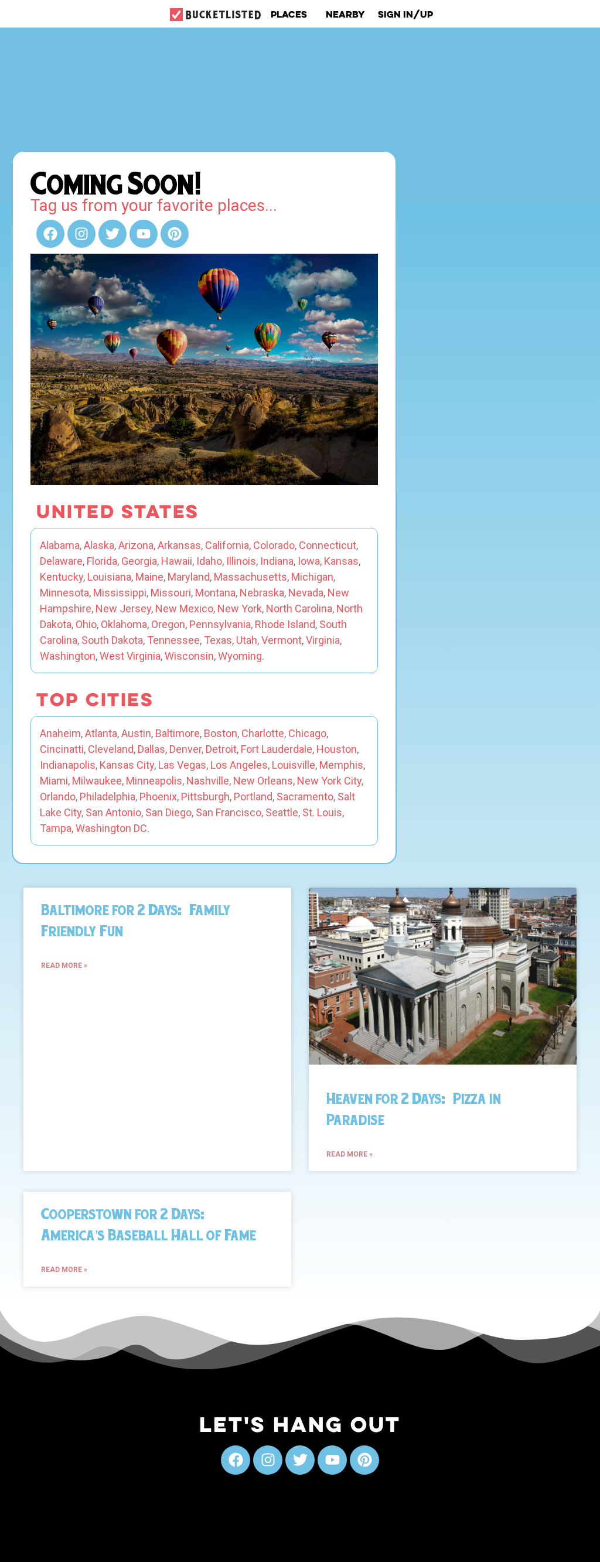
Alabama (60, 545)
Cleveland (111, 749)
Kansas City (127, 765)
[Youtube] (143, 234)
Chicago (307, 733)
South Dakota (112, 640)
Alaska (99, 545)
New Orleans (263, 781)
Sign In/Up (405, 14)
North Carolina (299, 608)
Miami (54, 781)
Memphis (341, 765)
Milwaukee (97, 781)
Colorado (274, 545)
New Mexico (184, 608)
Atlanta (101, 733)
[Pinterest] (175, 234)
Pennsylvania (220, 624)
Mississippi (119, 592)
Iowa (309, 561)
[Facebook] (50, 234)
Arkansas (179, 545)
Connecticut (327, 545)
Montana (215, 592)
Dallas (151, 749)
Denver (185, 749)
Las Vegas (182, 765)
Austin (136, 733)
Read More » (64, 965)
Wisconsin (189, 656)
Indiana (277, 561)
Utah (246, 640)
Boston (220, 733)
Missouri (171, 592)
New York (239, 608)
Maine (149, 577)
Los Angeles (239, 765)
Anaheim (60, 733)
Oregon (168, 624)
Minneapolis (154, 781)
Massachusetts (250, 577)
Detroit (221, 749)
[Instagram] (81, 234)
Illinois (241, 561)
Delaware (61, 561)
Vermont (281, 640)
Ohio (86, 624)
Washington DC (111, 828)
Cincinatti (62, 749)
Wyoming (240, 656)
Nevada (305, 592)
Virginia (323, 640)
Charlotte (262, 733)
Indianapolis (68, 765)
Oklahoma (124, 624)
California (227, 545)
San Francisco (228, 812)
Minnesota (64, 592)
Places (289, 14)
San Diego (168, 812)
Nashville (207, 781)
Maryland (189, 577)
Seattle (281, 812)
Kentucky (61, 577)
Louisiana (109, 577)
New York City (329, 781)
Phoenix (158, 796)
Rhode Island (285, 624)
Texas (218, 640)
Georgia (139, 561)
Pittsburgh (205, 796)
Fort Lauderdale (276, 749)
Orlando (58, 796)
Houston (336, 749)
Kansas (341, 561)
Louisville (293, 765)
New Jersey (123, 608)
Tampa (55, 828)
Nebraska (262, 592)
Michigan (312, 577)
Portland (253, 796)
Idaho (209, 561)
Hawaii (176, 561)
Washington (68, 656)
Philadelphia (107, 796)
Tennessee (173, 640)
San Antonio (113, 812)
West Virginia (130, 656)
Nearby (345, 14)
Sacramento (305, 796)
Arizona (136, 545)
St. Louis (322, 812)
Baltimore (177, 733)
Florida (102, 561)
